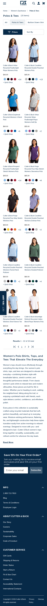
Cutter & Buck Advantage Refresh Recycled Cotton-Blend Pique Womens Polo (34, 319)
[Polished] (36, 131)
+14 (19, 79)
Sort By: (30, 32)
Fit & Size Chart (9, 574)
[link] (5, 79)
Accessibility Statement (12, 584)
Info (5, 487)
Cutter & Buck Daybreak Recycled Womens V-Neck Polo (12, 117)
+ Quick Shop (8, 82)
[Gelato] (29, 131)
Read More (8, 442)
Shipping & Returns (11, 560)
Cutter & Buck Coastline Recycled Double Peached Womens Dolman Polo (34, 218)
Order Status (8, 565)
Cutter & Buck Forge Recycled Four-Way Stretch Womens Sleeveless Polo (34, 169)
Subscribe (36, 470)
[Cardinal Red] (15, 79)
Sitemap (41, 599)
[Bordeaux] (11, 79)
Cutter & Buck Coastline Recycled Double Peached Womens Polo (34, 68)
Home (5, 11)
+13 (41, 79)
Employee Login (9, 507)
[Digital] (15, 131)
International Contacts (12, 589)
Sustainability (8, 531)
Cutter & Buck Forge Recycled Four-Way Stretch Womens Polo (12, 218)
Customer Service (14, 550)
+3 (19, 331)
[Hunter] (33, 281)
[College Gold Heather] (8, 229)
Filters (15, 32)
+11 (19, 230)
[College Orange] (15, 229)
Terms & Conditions (11, 503)
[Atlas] (5, 79)
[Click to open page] (14, 346)
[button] (3, 303)
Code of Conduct (10, 541)
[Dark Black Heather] (36, 180)
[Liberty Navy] (36, 330)
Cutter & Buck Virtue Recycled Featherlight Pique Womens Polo (11, 68)
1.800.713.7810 (9, 493)
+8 (41, 180)
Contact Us (7, 579)
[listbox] (36, 32)
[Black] (8, 79)
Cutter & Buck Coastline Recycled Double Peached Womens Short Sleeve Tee (12, 319)
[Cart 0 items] (43, 3)
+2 (41, 131)
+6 (19, 131)
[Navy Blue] (33, 79)
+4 (41, 281)
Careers (6, 527)
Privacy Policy (31, 600)
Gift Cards (7, 556)
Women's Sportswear (18, 11)
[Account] (37, 3)
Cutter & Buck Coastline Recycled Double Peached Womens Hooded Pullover (34, 267)
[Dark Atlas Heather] (33, 180)
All (6, 22)
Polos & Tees (34, 11)
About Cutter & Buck (16, 516)
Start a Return (9, 570)
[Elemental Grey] (33, 330)
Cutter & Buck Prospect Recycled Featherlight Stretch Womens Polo (11, 169)
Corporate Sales (10, 536)
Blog (5, 498)
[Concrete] (26, 79)
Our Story (7, 522)
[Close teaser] (7, 290)
